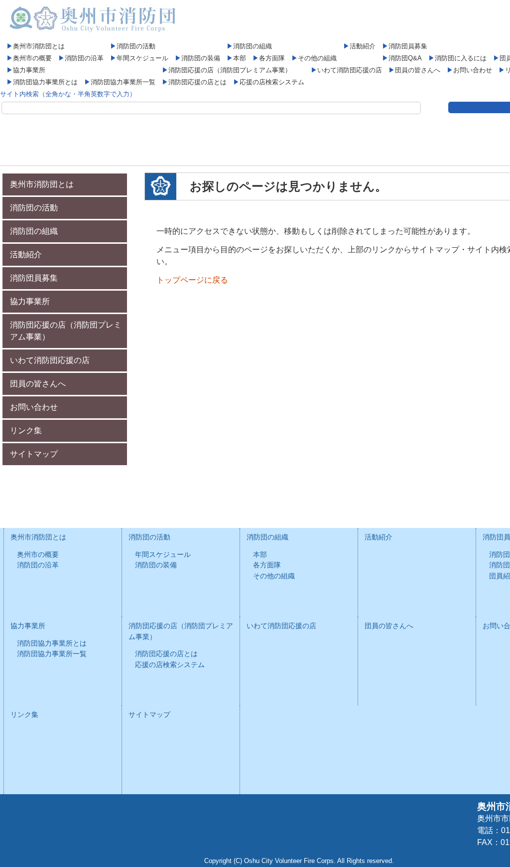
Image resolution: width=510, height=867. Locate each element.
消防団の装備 (200, 58)
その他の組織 (317, 58)
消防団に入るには (461, 58)
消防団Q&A (405, 58)
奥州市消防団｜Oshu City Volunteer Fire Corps (91, 19)
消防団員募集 (407, 46)
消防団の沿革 (84, 58)
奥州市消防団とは (39, 46)
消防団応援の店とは (197, 82)
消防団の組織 (252, 46)
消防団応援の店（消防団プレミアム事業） (229, 70)
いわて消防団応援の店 (349, 70)
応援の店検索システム (272, 82)
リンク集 (26, 430)
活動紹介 (363, 46)
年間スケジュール (142, 58)
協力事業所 (29, 70)
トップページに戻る (192, 280)
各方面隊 (272, 58)
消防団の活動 (136, 46)
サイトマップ (34, 454)
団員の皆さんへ (417, 70)
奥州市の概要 (32, 58)
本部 (239, 58)
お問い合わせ (472, 70)
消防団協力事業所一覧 (123, 82)
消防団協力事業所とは (45, 82)
